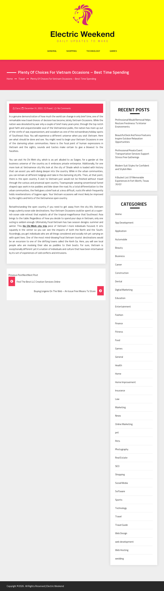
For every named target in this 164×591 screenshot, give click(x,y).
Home (118, 374)
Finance (119, 323)
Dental (118, 281)
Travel (49, 108)
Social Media (121, 483)
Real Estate (121, 457)
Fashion (119, 315)
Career (118, 264)
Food (117, 340)
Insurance (120, 390)
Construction (122, 273)
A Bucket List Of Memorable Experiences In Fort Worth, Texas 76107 (132, 181)
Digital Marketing (123, 290)
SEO (117, 466)
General (52, 51)
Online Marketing (123, 424)
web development (124, 542)
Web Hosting (121, 550)
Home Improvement (125, 382)
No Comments (64, 108)
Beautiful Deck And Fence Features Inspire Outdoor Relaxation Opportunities (133, 138)
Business (120, 256)
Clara (17, 108)
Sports (118, 500)
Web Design (121, 533)
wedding (119, 558)
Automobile (121, 239)
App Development (124, 222)
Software (120, 491)
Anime (118, 214)
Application (121, 231)
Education (120, 298)
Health (118, 365)
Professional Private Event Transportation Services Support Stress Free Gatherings (132, 154)
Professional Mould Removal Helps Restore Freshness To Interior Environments (133, 123)
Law (117, 399)
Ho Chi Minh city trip (35, 226)
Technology (93, 51)
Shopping (71, 51)
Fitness (119, 332)
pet (117, 432)
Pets (117, 441)
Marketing (120, 407)
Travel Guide (121, 525)
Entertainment (123, 306)
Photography (121, 449)
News (118, 415)
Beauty (119, 248)
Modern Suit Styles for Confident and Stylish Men (132, 167)
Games (113, 51)
